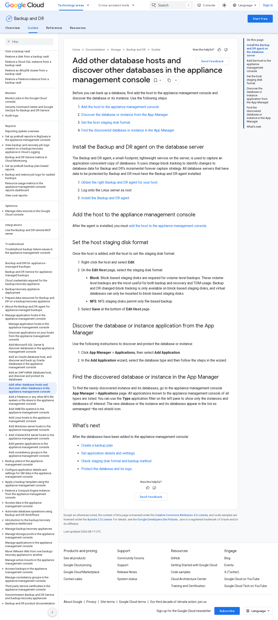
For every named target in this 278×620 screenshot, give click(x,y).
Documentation (95, 49)
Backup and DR (29, 18)
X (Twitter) (231, 572)
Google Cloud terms (132, 602)
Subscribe (227, 611)
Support (122, 565)
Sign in (268, 5)
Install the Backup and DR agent (105, 198)
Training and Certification (188, 586)
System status (127, 579)
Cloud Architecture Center (189, 579)
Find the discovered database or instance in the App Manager (127, 130)
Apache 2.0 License (99, 519)
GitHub (175, 558)
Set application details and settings (108, 453)
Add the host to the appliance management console (120, 107)
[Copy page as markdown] (169, 80)
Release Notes (127, 572)
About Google (73, 602)
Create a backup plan (97, 445)
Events (229, 565)
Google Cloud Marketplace (81, 572)
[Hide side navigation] (52, 612)
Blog (227, 558)
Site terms (108, 602)
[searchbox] (29, 41)
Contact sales (73, 579)
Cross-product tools (113, 5)
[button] (28, 115)
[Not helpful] (226, 49)
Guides (33, 28)
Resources (78, 28)
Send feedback (212, 61)
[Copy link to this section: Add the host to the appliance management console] (199, 215)
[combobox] (171, 5)
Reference (54, 28)
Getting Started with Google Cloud (194, 565)
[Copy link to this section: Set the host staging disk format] (152, 242)
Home (76, 49)
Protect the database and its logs (106, 469)
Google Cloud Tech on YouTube (245, 586)
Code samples (180, 572)
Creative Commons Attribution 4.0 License (181, 515)
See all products (75, 558)
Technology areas (71, 5)
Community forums (130, 558)
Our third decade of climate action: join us (178, 602)
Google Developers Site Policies (157, 519)
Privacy (91, 602)
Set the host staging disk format (105, 122)
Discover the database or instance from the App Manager (124, 115)
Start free (260, 19)
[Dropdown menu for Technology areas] (89, 5)
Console (209, 5)
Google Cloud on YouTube (242, 579)
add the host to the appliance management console (167, 226)
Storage (116, 49)
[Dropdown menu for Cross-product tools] (134, 5)
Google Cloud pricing (77, 565)
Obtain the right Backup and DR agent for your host (119, 182)
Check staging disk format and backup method (116, 461)
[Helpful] (219, 49)
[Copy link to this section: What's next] (104, 426)
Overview (12, 28)
